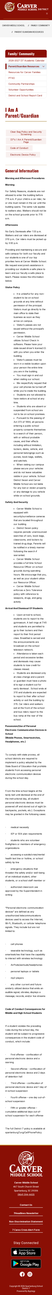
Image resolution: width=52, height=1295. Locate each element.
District (43, 9)
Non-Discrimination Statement (26, 1221)
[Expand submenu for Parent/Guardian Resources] (43, 66)
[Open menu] (47, 13)
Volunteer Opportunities (21, 89)
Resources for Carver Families (24, 72)
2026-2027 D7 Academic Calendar (26, 60)
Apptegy (31, 1291)
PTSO (11, 78)
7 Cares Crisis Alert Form (26, 1229)
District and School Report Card (25, 95)
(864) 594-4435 (26, 1194)
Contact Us (26, 1205)
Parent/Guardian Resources (29, 32)
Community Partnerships (21, 83)
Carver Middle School (13, 25)
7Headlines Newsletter (26, 1213)
